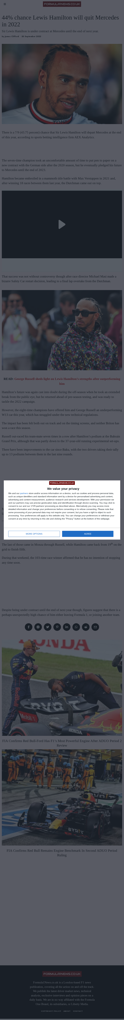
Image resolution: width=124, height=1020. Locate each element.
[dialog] (62, 510)
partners (24, 493)
